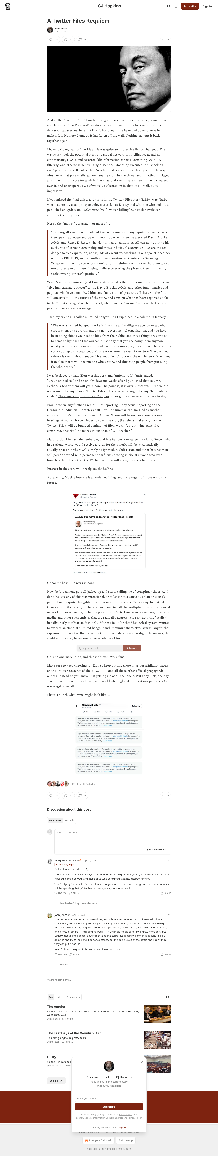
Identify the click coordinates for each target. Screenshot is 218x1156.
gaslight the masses (149, 633)
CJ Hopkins (61, 28)
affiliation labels (157, 665)
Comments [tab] (55, 820)
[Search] (168, 6)
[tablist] (61, 820)
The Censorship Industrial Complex (83, 396)
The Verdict (56, 1007)
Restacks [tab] (69, 820)
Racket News (90, 209)
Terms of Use (125, 1114)
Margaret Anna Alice (66, 860)
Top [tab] (51, 997)
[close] (141, 1062)
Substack (92, 1148)
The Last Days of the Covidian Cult (74, 1033)
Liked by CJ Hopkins (67, 864)
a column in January (151, 316)
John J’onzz (60, 915)
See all (54, 1080)
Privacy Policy (135, 1117)
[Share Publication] (176, 6)
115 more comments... (59, 979)
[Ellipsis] (169, 860)
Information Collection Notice (108, 1117)
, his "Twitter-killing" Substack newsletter (129, 209)
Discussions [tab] (73, 997)
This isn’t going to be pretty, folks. (67, 1038)
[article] (109, 1015)
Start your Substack (100, 1140)
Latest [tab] (59, 997)
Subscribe (190, 6)
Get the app (126, 1140)
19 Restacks (89, 783)
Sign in (207, 6)
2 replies (63, 964)
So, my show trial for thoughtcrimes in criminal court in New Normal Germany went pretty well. (93, 1013)
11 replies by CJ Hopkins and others (77, 903)
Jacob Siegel (154, 439)
